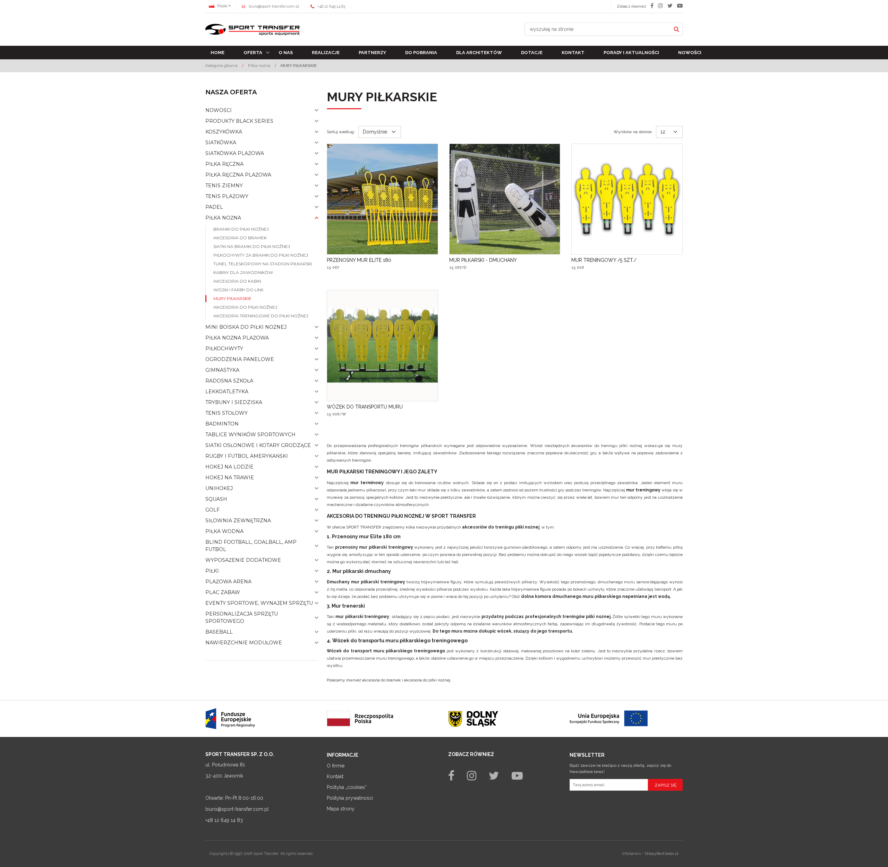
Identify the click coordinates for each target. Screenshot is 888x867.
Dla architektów (479, 52)
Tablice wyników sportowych (250, 434)
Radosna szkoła (229, 381)
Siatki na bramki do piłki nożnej (251, 246)
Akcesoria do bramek (240, 237)
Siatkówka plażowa (234, 153)
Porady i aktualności (631, 52)
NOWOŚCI (218, 110)
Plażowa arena (228, 581)
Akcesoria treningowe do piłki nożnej (260, 315)
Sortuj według (341, 131)
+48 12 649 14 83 (331, 6)
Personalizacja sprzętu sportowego (241, 617)
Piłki (212, 571)
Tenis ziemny (224, 185)
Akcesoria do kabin (237, 281)
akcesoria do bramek (381, 680)
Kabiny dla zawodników (243, 272)
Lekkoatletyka (226, 391)
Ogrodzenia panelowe (239, 359)
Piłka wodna (224, 531)
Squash (216, 499)
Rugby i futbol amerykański (246, 456)
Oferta (253, 52)
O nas (286, 52)
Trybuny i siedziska (233, 402)
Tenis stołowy (226, 413)
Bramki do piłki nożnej (241, 229)
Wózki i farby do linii (238, 289)
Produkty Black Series (239, 121)
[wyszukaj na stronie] (676, 29)
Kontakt (573, 52)
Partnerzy (372, 52)
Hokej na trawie (229, 477)
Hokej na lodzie (229, 467)
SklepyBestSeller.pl (661, 853)
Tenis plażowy (226, 196)
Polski (222, 6)
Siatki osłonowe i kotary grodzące (258, 445)
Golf (212, 510)
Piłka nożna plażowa (237, 338)
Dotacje (532, 52)
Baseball (219, 632)
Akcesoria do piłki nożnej (245, 307)
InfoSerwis (631, 853)
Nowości (689, 52)
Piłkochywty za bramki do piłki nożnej (260, 255)
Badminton (222, 424)
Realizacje (326, 52)
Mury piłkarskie (232, 298)
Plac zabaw (222, 592)
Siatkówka (220, 142)
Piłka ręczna (224, 164)
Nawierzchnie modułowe (243, 642)
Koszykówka (223, 132)
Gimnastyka (222, 370)
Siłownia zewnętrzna (238, 520)
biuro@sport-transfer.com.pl (274, 6)
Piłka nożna (223, 218)
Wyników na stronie (633, 131)
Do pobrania (421, 52)
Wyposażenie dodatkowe (243, 560)
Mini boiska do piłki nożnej (246, 327)
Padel (214, 207)
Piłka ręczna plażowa (238, 175)
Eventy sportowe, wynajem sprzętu (259, 603)
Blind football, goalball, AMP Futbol (251, 545)
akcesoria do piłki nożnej (427, 680)
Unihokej (219, 488)
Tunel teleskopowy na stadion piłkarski (262, 263)
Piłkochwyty (224, 348)
